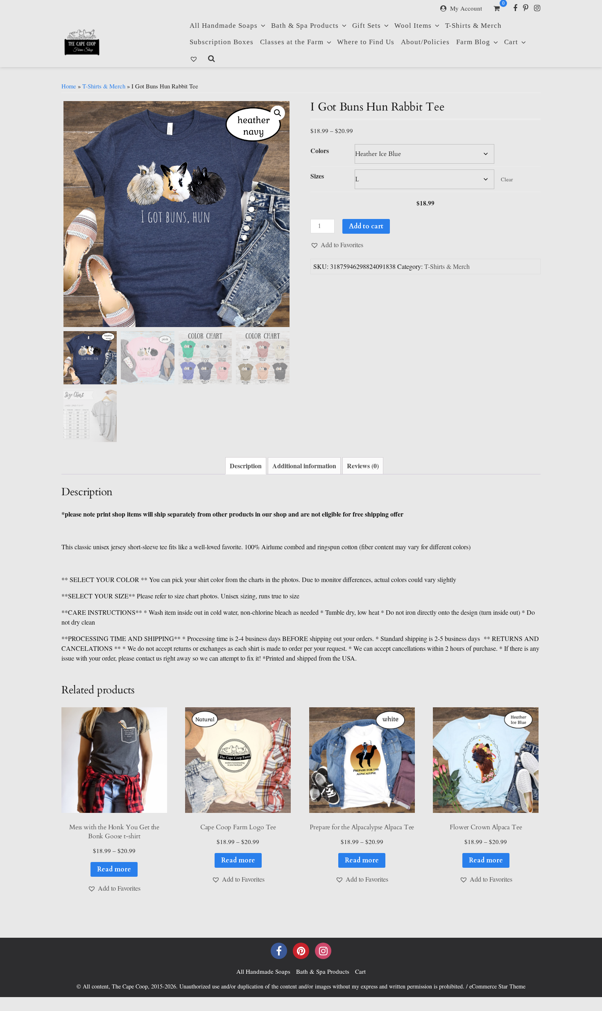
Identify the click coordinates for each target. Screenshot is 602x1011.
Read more (114, 869)
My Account (466, 8)
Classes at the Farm (292, 42)
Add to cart (366, 226)
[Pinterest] (525, 8)
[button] (277, 113)
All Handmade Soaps (224, 25)
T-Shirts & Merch (473, 25)
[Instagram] (537, 8)
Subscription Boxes (221, 42)
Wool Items (413, 25)
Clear (507, 179)
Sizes (317, 176)
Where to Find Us (365, 42)
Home (68, 86)
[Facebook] (515, 8)
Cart (511, 42)
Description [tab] (246, 465)
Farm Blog (473, 42)
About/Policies (425, 42)
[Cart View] (496, 9)
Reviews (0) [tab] (363, 465)
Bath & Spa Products (305, 25)
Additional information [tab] (304, 465)
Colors (319, 150)
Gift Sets (366, 25)
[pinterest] (301, 951)
